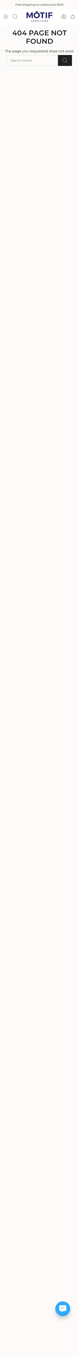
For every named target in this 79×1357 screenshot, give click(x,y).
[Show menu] (5, 16)
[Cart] (72, 16)
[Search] (65, 60)
